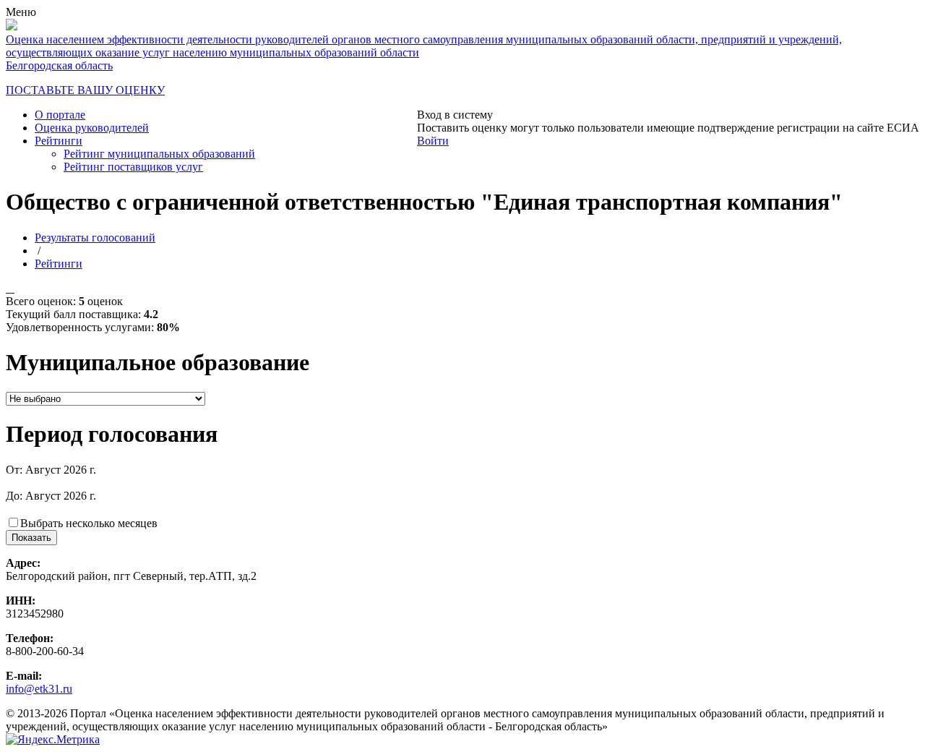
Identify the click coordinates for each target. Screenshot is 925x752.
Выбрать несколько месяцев (89, 523)
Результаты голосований (95, 237)
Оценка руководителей (92, 127)
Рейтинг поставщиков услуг (133, 167)
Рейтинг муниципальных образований (159, 154)
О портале (60, 114)
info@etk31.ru (39, 689)
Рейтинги (58, 140)
